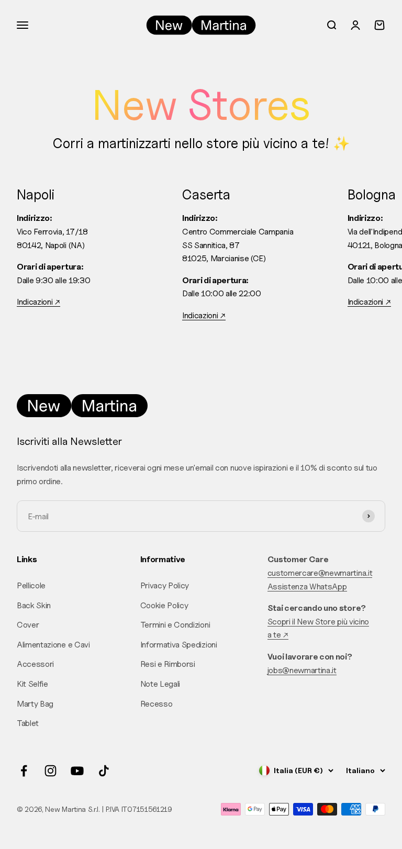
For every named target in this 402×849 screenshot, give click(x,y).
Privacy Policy (164, 585)
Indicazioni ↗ (38, 302)
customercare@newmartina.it (320, 573)
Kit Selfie (32, 684)
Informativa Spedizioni (178, 645)
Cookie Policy (164, 605)
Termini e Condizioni (175, 625)
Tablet (28, 723)
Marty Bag (35, 704)
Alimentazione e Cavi (53, 645)
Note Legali (160, 684)
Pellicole (31, 585)
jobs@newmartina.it (302, 670)
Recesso (156, 704)
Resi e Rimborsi (167, 664)
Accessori (35, 664)
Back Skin (34, 605)
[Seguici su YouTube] (77, 771)
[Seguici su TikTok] (104, 771)
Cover (28, 625)
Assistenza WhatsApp (307, 586)
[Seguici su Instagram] (50, 771)
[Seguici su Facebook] (24, 771)
